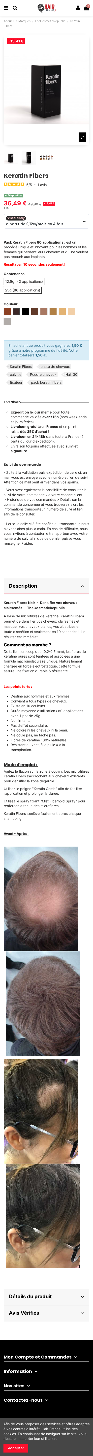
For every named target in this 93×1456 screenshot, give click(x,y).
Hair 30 (71, 374)
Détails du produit (30, 1296)
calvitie (15, 374)
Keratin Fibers (21, 366)
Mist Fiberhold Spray (58, 801)
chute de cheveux (55, 366)
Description (23, 586)
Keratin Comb (45, 789)
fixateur (16, 382)
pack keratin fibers (46, 382)
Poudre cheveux (43, 374)
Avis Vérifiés (24, 1313)
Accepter (16, 1448)
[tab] (46, 586)
